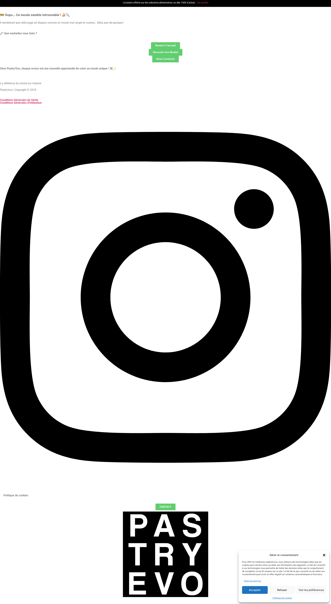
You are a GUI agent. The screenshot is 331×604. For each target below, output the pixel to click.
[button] (324, 555)
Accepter (255, 590)
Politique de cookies (282, 598)
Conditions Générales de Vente (19, 100)
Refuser (282, 590)
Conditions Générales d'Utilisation (21, 102)
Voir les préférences (311, 590)
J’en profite (202, 2)
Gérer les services (252, 581)
